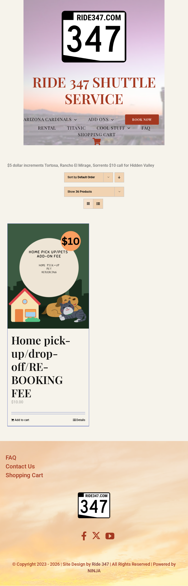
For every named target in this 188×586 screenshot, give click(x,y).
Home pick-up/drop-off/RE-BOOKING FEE (40, 366)
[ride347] (94, 488)
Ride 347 (100, 564)
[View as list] (98, 204)
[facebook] (84, 536)
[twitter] (96, 535)
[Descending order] (119, 177)
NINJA (94, 570)
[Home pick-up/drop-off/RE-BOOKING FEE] (48, 276)
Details (80, 420)
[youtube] (110, 536)
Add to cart (22, 420)
